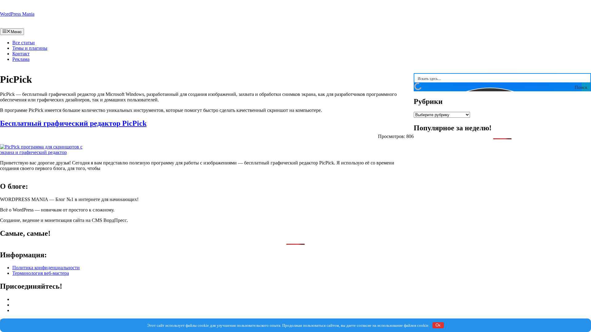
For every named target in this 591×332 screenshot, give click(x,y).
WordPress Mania (17, 14)
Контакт (21, 53)
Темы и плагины (29, 48)
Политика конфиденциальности (46, 267)
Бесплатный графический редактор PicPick (73, 123)
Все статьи (23, 42)
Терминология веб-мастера (40, 273)
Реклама (21, 59)
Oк (438, 325)
